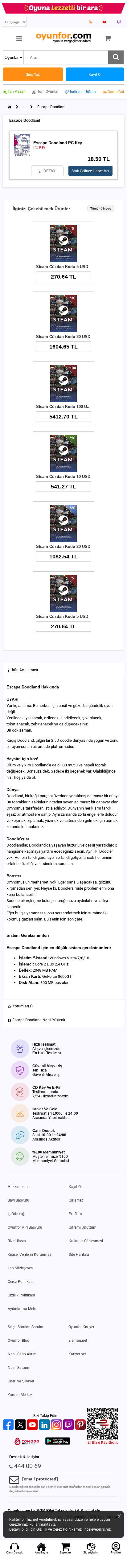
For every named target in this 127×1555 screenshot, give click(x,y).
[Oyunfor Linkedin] (45, 1425)
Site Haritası (79, 1254)
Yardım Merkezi (20, 1395)
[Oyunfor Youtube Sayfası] (104, 22)
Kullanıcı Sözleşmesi (86, 1241)
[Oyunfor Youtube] (33, 1425)
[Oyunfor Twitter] (21, 1425)
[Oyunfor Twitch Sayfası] (119, 22)
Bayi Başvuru (18, 1200)
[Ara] (116, 57)
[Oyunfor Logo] (63, 37)
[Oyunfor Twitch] (69, 1425)
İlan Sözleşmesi (21, 1268)
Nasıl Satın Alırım (22, 1354)
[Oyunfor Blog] (90, 22)
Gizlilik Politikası (21, 1295)
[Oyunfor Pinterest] (81, 1425)
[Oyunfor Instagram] (57, 1425)
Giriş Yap (76, 1200)
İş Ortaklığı (16, 1214)
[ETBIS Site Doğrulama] (102, 1443)
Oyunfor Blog (18, 1340)
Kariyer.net (77, 1354)
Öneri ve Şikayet (21, 1381)
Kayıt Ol (75, 1187)
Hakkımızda (18, 1187)
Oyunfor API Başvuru (25, 1227)
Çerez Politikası (20, 1282)
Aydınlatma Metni (22, 1309)
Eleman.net (77, 1340)
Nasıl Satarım (19, 1367)
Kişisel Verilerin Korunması (30, 1254)
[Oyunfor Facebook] (9, 1425)
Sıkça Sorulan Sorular (25, 1327)
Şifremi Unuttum (82, 1227)
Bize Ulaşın (17, 1241)
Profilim (75, 1214)
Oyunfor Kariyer (81, 1327)
